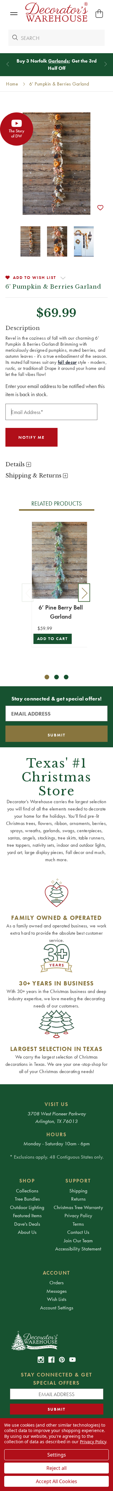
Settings (56, 1454)
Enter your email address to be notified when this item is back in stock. (55, 390)
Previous (28, 593)
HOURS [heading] (56, 1134)
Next (84, 593)
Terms (78, 1224)
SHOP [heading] (27, 1180)
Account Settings (56, 1307)
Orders (56, 1282)
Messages (56, 1291)
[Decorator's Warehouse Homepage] (57, 1340)
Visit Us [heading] (56, 1104)
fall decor (67, 362)
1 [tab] (47, 677)
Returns (78, 1198)
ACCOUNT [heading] (57, 1272)
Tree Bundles (27, 1198)
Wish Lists (56, 1299)
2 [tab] (56, 677)
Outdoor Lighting (27, 1207)
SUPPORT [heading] (78, 1180)
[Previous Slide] (7, 64)
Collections (27, 1190)
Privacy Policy (78, 1215)
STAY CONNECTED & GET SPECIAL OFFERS (56, 1378)
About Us (27, 1232)
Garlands (58, 61)
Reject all (56, 1468)
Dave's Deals (27, 1224)
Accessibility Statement (78, 1248)
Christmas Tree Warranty (78, 1207)
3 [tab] (66, 677)
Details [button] (15, 464)
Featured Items (27, 1215)
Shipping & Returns (34, 475)
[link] (41, 1360)
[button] (13, 13)
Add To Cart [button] (52, 638)
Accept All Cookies (56, 1481)
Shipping (78, 1190)
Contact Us (78, 1232)
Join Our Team (78, 1240)
